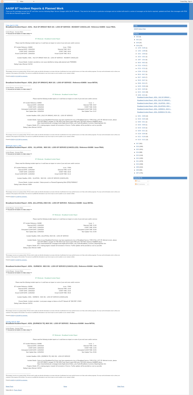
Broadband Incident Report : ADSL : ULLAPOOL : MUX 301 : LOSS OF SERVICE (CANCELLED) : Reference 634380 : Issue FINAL (55, 147)
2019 (137, 42)
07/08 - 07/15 (142, 71)
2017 (137, 143)
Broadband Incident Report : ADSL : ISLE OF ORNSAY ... (154, 97)
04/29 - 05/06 (142, 86)
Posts (138, 181)
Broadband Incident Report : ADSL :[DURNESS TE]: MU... (154, 112)
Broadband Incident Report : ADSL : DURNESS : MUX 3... (154, 109)
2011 (137, 161)
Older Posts (120, 386)
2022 (137, 36)
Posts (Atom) (18, 390)
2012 (137, 158)
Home (65, 386)
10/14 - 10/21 (142, 56)
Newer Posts (9, 386)
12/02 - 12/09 (142, 51)
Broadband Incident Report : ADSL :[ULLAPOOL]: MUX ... (154, 106)
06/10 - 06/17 (142, 74)
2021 (137, 39)
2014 (137, 152)
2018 (137, 45)
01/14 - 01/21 (142, 139)
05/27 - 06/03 (142, 77)
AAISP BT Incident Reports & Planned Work (34, 8)
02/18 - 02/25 (142, 128)
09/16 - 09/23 (142, 62)
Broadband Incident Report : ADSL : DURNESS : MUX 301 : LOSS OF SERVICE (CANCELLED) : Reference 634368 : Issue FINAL (54, 266)
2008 (137, 170)
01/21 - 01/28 (142, 136)
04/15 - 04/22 (142, 92)
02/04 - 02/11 (142, 130)
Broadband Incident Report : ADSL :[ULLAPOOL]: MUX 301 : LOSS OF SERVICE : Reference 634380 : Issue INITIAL (49, 203)
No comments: (24, 76)
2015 (137, 149)
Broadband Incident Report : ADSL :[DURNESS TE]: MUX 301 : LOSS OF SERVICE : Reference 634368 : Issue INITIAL (50, 323)
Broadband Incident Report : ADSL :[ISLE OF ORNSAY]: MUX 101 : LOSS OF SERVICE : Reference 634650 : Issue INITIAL (52, 82)
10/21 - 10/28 (142, 54)
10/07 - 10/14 (142, 59)
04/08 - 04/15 (142, 95)
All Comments (140, 184)
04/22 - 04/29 (142, 89)
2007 (137, 173)
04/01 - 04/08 (142, 116)
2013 (137, 155)
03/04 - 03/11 (142, 122)
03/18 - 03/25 (142, 119)
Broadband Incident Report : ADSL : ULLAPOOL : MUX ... (154, 103)
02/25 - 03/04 (142, 125)
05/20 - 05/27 (142, 80)
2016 (137, 146)
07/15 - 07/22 (142, 68)
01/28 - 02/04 (142, 133)
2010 (137, 164)
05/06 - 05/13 (142, 83)
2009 (137, 167)
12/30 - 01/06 (142, 48)
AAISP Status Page (140, 29)
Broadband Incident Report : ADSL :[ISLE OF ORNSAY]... (154, 100)
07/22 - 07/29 (142, 65)
